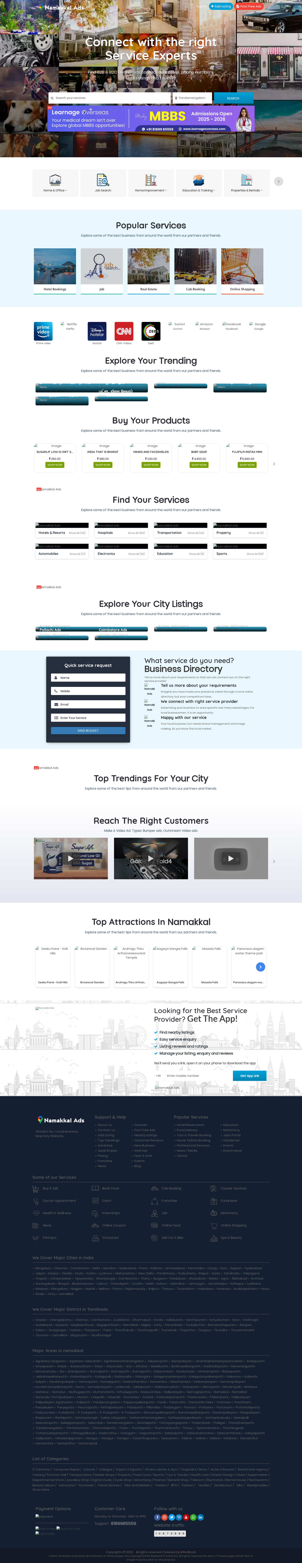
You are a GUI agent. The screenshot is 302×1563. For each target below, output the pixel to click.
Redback (189, 1552)
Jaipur (40, 1273)
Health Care (200, 1475)
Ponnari (190, 1407)
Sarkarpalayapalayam (185, 1417)
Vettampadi (87, 1443)
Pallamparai (219, 1397)
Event (106, 1201)
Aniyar (62, 1366)
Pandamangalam (106, 1402)
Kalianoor (234, 1376)
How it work (143, 1155)
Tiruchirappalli (147, 1330)
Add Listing (222, 6)
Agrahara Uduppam (51, 1361)
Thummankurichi (166, 1428)
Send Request (88, 731)
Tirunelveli (168, 1330)
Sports (158, 1475)
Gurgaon (159, 1278)
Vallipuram (44, 1438)
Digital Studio (102, 1480)
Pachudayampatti (170, 1397)
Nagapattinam (108, 1325)
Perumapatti (87, 1407)
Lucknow (105, 1273)
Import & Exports (128, 1469)
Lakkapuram (142, 1387)
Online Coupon (114, 1225)
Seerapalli (241, 1417)
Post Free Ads (250, 6)
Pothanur (206, 1407)
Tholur (123, 1428)
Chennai (60, 1268)
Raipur (203, 1273)
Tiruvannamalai (242, 1330)
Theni (107, 1330)
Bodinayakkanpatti (186, 1366)
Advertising (142, 1480)
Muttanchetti (103, 1392)
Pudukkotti (66, 1412)
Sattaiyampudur (217, 1417)
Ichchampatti (208, 1371)
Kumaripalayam (100, 1387)
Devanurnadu (46, 1371)
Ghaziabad (197, 1278)
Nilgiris (146, 1325)
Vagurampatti (150, 1433)
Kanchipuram (196, 1320)
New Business (144, 1145)
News (102, 1166)
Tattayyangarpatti (173, 1423)
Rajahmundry (135, 1288)
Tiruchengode (233, 1428)
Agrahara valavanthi (84, 1361)
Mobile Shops (105, 1475)
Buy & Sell (50, 1188)
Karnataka (196, 1268)
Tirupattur (187, 1330)
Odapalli (97, 1397)
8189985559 (123, 1523)
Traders (161, 1485)
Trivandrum (185, 1288)
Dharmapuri (142, 1320)
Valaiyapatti (173, 1433)
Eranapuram (77, 1371)
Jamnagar (196, 1283)
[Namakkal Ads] (150, 119)
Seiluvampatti (46, 1423)
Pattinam (224, 1402)
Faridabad (177, 1278)
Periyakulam (45, 1407)
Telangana (251, 1273)
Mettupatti (211, 1387)
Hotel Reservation (190, 1125)
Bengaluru (43, 1268)
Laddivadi (122, 1387)
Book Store (110, 1188)
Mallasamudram (167, 1387)
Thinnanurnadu (77, 1428)
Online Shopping (234, 1225)
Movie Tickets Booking (193, 1140)
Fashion (187, 1485)
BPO (174, 1485)
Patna (117, 1288)
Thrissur (167, 1288)
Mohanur (250, 1387)
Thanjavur (91, 1330)
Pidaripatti (135, 1407)
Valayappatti (255, 1433)
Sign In (201, 6)
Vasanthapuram (145, 1438)
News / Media (187, 1150)
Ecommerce (232, 1150)
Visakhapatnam (245, 1288)
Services (140, 1125)
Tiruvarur (42, 1335)
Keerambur (158, 1381)
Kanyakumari (219, 1320)
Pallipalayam (241, 1397)
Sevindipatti (146, 1423)
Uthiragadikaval (83, 1433)
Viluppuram (79, 1335)
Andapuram (256, 1361)
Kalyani (41, 1381)
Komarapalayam (233, 1381)
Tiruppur (204, 1330)
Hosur (265, 1288)
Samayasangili (86, 1417)
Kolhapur (237, 1283)
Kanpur (53, 1273)
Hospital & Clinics (194, 1469)
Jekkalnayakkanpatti (51, 1376)
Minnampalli (232, 1387)
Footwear (86, 1485)
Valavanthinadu (229, 1433)
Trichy (145, 1278)
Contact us (106, 1130)
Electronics (215, 1480)
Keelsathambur (135, 1381)
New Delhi (145, 1273)
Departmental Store (48, 1480)
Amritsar (257, 1278)
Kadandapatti (81, 1376)
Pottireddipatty (248, 1407)
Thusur (187, 1428)
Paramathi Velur (201, 1402)
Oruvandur (131, 1397)
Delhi (96, 1268)
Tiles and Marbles (137, 1485)
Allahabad (239, 1278)
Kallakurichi (174, 1320)
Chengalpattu (60, 1320)
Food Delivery (187, 1130)
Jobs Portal (232, 1135)
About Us (105, 1125)
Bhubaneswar (82, 1283)
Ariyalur (41, 1320)
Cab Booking (171, 1188)
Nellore (104, 1288)
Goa (223, 1268)
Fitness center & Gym (161, 1469)
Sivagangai (57, 1330)
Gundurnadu (185, 1371)
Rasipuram (44, 1417)
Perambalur (174, 1325)
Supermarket (258, 1475)
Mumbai (109, 1268)
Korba (91, 1273)
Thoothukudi (123, 1330)
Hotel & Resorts (222, 1469)
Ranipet (246, 1325)
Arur (129, 1366)
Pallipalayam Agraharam (54, 1402)
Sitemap (141, 1150)
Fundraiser (229, 1201)
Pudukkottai (195, 1325)
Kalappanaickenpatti (170, 1376)
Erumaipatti (99, 1371)
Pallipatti (83, 1402)
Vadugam (128, 1433)
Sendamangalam (120, 1423)
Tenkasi (75, 1330)
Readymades (257, 1485)
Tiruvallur (220, 1330)
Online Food (171, 1225)
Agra (224, 1278)
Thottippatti (141, 1428)
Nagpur (76, 1288)
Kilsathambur (180, 1381)
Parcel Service (109, 1485)
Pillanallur (153, 1407)
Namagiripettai (198, 1392)
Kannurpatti (88, 1381)
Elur (62, 1371)
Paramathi (177, 1402)
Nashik (90, 1288)
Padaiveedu (197, 1397)
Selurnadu (95, 1423)
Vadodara (205, 1288)
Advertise (105, 1145)
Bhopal (63, 1283)
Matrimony (231, 1130)
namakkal (66, 1294)
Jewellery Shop (77, 1480)
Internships (111, 1213)
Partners (49, 1238)
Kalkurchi (250, 1376)
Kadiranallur (123, 1376)
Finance (159, 1480)
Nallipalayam (173, 1392)
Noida (213, 1278)
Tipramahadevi (207, 1428)
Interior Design (223, 1475)
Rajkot (153, 1288)
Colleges (105, 1469)
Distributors (223, 1485)
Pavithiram (243, 1402)
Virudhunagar (101, 1335)
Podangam (172, 1407)
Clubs (240, 1475)
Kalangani (142, 1376)
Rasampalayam (225, 1412)
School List (110, 1238)
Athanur (141, 1366)
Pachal (148, 1397)
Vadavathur (108, 1433)
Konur (80, 1387)
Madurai (42, 1288)
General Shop (178, 1480)
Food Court (142, 1475)
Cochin (137, 1283)
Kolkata (156, 1268)
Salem (40, 1330)
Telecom (197, 1480)
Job (164, 1213)
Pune (143, 1268)
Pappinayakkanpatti (138, 1402)
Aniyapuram (45, 1366)
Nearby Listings (145, 1135)
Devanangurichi (243, 1366)
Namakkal (130, 1325)
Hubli (149, 1283)
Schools (89, 1469)
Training (38, 1475)
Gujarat (235, 1268)
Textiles (204, 1485)
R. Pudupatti (87, 1412)
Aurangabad (45, 1283)
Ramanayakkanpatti (159, 1412)
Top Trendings (109, 1140)
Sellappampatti (73, 1423)
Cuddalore (121, 1320)
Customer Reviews (148, 1140)
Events (139, 1161)
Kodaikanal (44, 1325)
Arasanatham (80, 1366)
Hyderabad (127, 1268)
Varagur (92, 1438)
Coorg (212, 1268)
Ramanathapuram (222, 1325)
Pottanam (224, 1407)
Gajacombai (163, 1371)
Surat (216, 1273)
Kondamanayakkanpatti (54, 1387)
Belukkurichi (159, 1366)
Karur (236, 1320)
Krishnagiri (250, 1320)
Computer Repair (66, 1469)
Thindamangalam (49, 1428)
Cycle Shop (122, 1480)
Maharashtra (125, 1273)
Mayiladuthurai (82, 1325)
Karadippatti (110, 1381)
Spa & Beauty (231, 1238)
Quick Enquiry (107, 1150)
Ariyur (99, 1366)
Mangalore (59, 1288)
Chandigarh (119, 1283)
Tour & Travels (177, 1475)
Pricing (103, 1155)
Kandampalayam (63, 1381)
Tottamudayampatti (52, 1433)
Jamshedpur (217, 1283)
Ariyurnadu (114, 1366)
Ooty (51, 1294)
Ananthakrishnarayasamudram (219, 1361)
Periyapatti (65, 1407)
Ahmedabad (175, 1268)
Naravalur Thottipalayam (55, 1397)
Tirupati (41, 1278)
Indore (161, 1283)
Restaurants (258, 1480)
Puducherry (186, 1273)
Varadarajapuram (68, 1438)
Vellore (186, 1438)
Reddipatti (63, 1417)
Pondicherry (166, 1273)
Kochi (79, 1273)
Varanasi (223, 1288)
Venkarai (229, 1438)
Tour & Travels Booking (194, 1135)
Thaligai (219, 1423)
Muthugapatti (79, 1392)
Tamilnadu (232, 1273)
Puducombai (45, 1412)
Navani (82, 1397)
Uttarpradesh (61, 1278)
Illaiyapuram (231, 1371)
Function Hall (56, 1475)
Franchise (105, 1161)
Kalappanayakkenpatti (206, 1376)
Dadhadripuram (216, 1366)
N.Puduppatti (127, 1392)
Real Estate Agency (253, 1469)
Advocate (66, 1485)
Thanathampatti (241, 1423)
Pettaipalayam (112, 1407)
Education (231, 1125)
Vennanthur (249, 1438)
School (182, 1155)
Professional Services (193, 1145)
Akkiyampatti (158, 1361)
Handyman (231, 1140)
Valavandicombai (200, 1433)
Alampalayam (181, 1361)
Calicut (102, 1283)
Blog (137, 1166)
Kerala (67, 1273)
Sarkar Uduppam (113, 1417)
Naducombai (150, 1392)
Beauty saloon (43, 1485)
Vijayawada (84, 1278)
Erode (40, 1294)
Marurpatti (191, 1387)
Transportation (80, 1475)
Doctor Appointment (59, 1201)
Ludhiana (254, 1283)
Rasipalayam (250, 1412)
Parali (162, 1402)
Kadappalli (103, 1376)
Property (124, 1475)
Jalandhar (177, 1283)
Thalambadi (200, 1423)
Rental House (236, 1480)
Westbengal (105, 1278)
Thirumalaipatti (103, 1428)
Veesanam (169, 1438)
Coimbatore (79, 1268)
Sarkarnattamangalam (147, 1417)
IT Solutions (41, 1469)
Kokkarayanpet (205, 1381)
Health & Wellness (57, 1213)
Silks (239, 1485)
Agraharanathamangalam (124, 1361)
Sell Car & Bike (172, 1238)
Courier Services (234, 1188)
